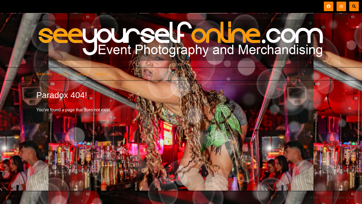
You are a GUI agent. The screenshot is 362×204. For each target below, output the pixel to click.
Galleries (44, 74)
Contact (82, 74)
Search (101, 74)
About (63, 74)
